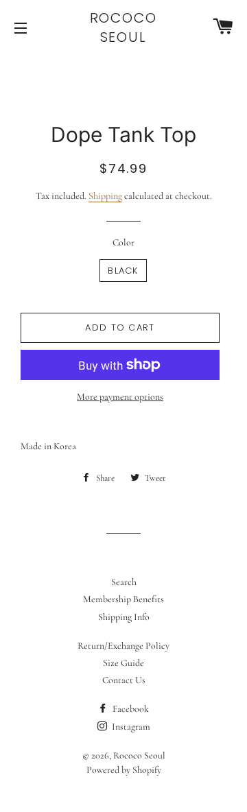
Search (124, 582)
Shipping (105, 196)
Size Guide (123, 663)
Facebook (129, 709)
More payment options (120, 397)
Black (123, 270)
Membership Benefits (123, 599)
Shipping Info (124, 617)
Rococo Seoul (124, 27)
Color (123, 242)
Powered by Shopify (123, 770)
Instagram (130, 726)
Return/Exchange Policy (123, 646)
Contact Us (123, 680)
